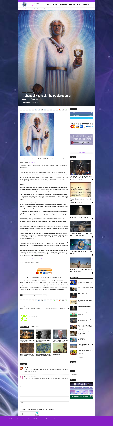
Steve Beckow (32, 162)
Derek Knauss (72, 218)
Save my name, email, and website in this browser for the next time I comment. (38, 409)
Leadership (82, 0)
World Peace (35, 92)
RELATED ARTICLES (24, 326)
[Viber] (48, 109)
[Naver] (66, 109)
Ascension (33, 0)
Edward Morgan (73, 179)
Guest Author (72, 254)
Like (92, 112)
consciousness (25, 295)
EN (91, 0)
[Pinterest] (27, 109)
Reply (25, 372)
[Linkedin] (36, 109)
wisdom (44, 295)
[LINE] (54, 109)
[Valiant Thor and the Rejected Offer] (73, 289)
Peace (41, 295)
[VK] (39, 109)
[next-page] (22, 359)
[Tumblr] (57, 109)
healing (31, 295)
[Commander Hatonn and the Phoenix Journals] (81, 244)
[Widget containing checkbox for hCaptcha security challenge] (29, 413)
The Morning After (56, 354)
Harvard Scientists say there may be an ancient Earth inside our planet (30, 309)
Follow (91, 115)
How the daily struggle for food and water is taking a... (81, 270)
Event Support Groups (40, 0)
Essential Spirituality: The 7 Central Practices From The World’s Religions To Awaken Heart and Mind (43, 355)
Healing (57, 0)
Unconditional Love (29, 92)
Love (37, 295)
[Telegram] (45, 109)
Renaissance (66, 0)
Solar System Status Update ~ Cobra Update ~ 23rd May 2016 (57, 309)
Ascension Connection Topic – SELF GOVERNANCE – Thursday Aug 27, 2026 (85, 326)
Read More (82, 152)
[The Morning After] (61, 348)
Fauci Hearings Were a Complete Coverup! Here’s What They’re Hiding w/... (85, 282)
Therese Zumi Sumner (27, 102)
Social (78, 4)
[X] (24, 109)
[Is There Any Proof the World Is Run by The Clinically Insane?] (73, 333)
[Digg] (63, 109)
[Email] (42, 109)
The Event (54, 4)
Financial (77, 0)
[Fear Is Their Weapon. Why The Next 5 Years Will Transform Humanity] (61, 334)
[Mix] (60, 109)
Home (48, 4)
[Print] (51, 109)
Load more (81, 357)
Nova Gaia (27, 8)
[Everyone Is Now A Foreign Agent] (81, 210)
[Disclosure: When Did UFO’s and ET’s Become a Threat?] (27, 334)
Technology (72, 0)
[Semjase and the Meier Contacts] (73, 314)
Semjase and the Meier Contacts (85, 312)
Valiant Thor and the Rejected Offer (85, 287)
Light (34, 295)
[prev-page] (20, 359)
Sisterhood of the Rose (50, 0)
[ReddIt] (33, 109)
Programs (71, 4)
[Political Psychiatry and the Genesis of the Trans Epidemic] (44, 334)
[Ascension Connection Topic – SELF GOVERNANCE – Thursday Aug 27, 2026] (73, 327)
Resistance (63, 4)
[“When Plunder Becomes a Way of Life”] (81, 189)
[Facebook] (21, 109)
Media (61, 0)
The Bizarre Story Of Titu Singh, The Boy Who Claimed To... (81, 234)
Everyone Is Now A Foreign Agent (80, 217)
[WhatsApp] (30, 109)
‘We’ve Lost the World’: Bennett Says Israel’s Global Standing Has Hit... (81, 177)
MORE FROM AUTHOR (34, 326)
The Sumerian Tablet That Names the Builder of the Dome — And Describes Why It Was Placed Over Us (27, 355)
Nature (87, 0)
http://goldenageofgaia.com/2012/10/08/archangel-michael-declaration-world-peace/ (44, 259)
